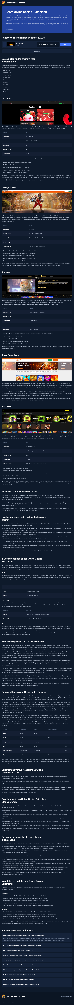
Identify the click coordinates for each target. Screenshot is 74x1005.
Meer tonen (37, 51)
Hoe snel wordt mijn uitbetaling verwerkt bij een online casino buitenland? (22, 945)
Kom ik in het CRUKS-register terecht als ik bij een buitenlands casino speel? (22, 955)
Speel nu (65, 44)
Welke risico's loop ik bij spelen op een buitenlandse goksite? (19, 974)
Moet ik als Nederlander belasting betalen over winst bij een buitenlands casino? (24, 935)
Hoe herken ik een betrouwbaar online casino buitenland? (18, 965)
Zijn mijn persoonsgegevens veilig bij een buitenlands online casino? (21, 970)
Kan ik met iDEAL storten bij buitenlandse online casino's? (18, 950)
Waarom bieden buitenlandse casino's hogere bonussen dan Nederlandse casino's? (25, 960)
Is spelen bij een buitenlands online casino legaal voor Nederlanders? (21, 984)
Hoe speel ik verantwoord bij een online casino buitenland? (18, 979)
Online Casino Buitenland (66, 996)
